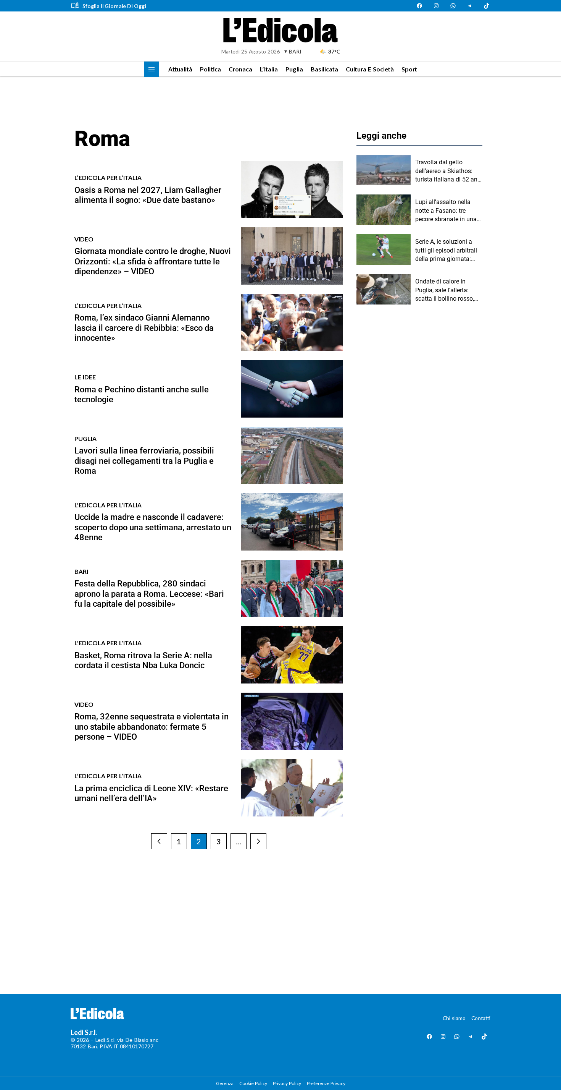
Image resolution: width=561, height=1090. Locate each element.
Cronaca (240, 69)
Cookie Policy (253, 1083)
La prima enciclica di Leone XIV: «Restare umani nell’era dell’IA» (151, 793)
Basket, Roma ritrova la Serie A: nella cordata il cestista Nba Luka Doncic (143, 660)
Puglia (294, 69)
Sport (409, 69)
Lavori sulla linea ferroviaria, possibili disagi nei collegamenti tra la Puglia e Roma (144, 461)
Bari (81, 571)
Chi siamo (454, 1018)
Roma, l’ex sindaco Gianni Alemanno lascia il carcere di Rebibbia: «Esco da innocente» (144, 328)
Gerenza (225, 1083)
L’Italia (269, 69)
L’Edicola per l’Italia (108, 177)
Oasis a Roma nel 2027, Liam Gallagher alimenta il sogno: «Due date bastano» (147, 195)
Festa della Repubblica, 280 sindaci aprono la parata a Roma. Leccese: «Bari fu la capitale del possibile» (149, 594)
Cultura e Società (370, 69)
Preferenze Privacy (326, 1083)
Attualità (180, 69)
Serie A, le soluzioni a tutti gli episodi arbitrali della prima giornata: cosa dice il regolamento (448, 250)
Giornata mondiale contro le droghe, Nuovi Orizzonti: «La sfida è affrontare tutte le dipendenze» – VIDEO (152, 261)
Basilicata (324, 69)
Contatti (480, 1018)
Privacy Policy (287, 1083)
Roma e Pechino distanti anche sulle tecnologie (141, 394)
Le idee (85, 377)
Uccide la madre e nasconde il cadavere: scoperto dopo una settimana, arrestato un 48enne (152, 527)
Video (84, 239)
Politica (210, 69)
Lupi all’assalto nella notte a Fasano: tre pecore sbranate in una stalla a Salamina (446, 211)
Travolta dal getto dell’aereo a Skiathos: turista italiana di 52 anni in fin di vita (448, 171)
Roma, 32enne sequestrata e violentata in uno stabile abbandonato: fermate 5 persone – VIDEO (151, 727)
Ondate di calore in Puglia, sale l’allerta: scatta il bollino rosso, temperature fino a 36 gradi (444, 290)
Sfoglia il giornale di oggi (114, 6)
